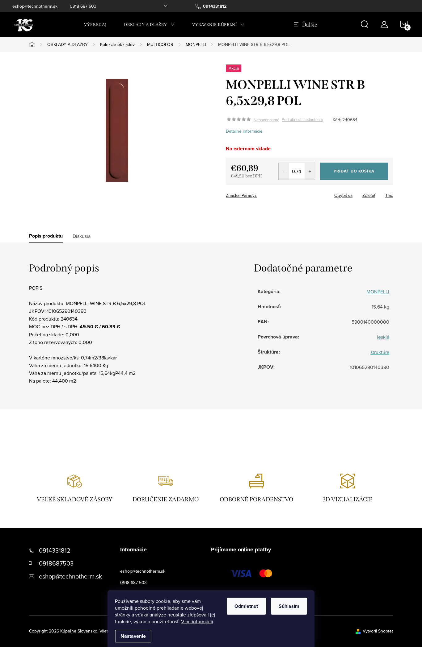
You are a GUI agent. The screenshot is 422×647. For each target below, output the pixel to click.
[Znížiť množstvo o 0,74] (284, 171)
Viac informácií (197, 621)
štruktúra (379, 352)
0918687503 (56, 563)
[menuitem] (95, 24)
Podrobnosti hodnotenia (302, 119)
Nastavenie (133, 636)
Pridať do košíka (354, 171)
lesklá (383, 337)
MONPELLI (377, 291)
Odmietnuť (246, 606)
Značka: (241, 195)
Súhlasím (289, 606)
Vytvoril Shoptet (378, 631)
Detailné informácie (244, 131)
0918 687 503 (83, 6)
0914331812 (54, 550)
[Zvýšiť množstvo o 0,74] (310, 171)
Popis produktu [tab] (46, 236)
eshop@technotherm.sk (34, 6)
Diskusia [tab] (82, 236)
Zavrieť (269, 193)
